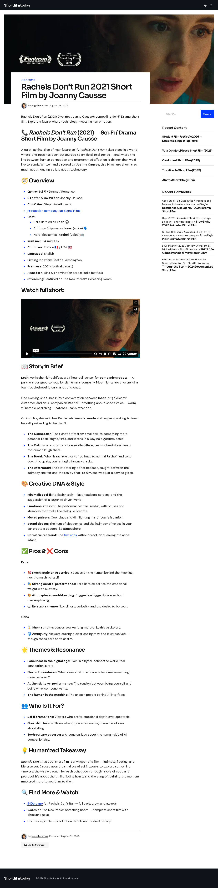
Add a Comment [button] (36, 845)
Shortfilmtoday (17, 5)
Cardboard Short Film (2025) (181, 160)
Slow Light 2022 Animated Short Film (186, 223)
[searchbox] (180, 114)
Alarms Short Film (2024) (178, 180)
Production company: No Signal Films (53, 211)
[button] (205, 5)
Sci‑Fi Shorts (28, 80)
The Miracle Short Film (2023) (181, 170)
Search (207, 113)
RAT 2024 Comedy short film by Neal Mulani (188, 251)
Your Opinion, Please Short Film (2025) (187, 150)
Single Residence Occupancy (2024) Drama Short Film (186, 207)
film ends (70, 535)
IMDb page (35, 803)
